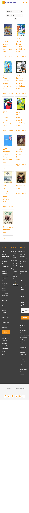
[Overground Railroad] (8, 217)
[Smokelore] (21, 177)
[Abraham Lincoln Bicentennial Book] (21, 140)
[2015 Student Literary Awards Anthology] (8, 67)
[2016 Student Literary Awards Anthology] (21, 30)
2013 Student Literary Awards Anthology (7, 117)
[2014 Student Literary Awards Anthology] (21, 67)
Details (11, 56)
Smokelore (20, 186)
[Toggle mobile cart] (23, 2)
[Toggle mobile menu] (26, 2)
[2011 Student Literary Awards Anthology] (8, 140)
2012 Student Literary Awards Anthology (20, 117)
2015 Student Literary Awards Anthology (7, 81)
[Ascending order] (21, 11)
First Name (22, 281)
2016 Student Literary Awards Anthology (20, 44)
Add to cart (5, 57)
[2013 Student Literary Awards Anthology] (8, 104)
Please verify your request (23, 305)
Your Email (22, 296)
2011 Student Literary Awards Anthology (7, 154)
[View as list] (15, 19)
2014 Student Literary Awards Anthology (20, 81)
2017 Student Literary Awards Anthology (7, 44)
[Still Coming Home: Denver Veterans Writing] (8, 177)
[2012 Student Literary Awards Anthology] (21, 104)
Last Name (22, 288)
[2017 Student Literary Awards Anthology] (8, 30)
